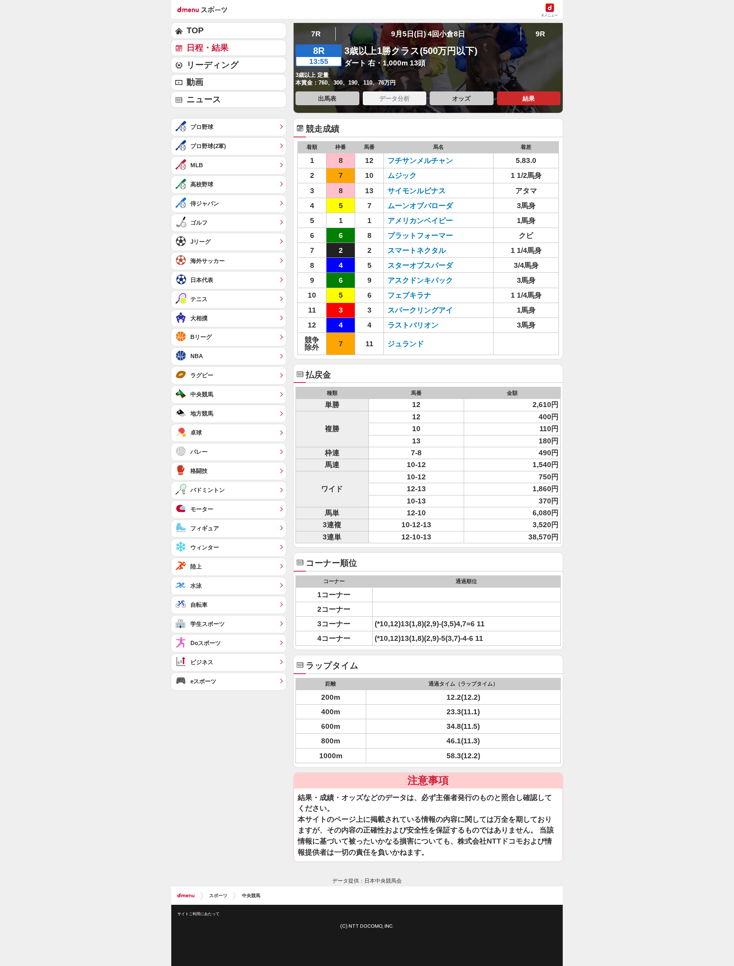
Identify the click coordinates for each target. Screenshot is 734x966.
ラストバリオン (413, 325)
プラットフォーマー (420, 235)
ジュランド (406, 344)
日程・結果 (208, 47)
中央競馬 (251, 895)
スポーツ (218, 895)
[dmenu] (186, 895)
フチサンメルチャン (420, 160)
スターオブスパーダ (420, 265)
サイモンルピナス (417, 191)
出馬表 (327, 98)
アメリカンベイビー (420, 221)
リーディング (213, 65)
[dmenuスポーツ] (205, 9)
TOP (195, 30)
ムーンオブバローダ (420, 206)
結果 (529, 98)
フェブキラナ (409, 295)
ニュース (204, 99)
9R (540, 34)
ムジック (402, 175)
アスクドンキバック (420, 280)
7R (316, 34)
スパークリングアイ (420, 310)
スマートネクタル (417, 250)
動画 (195, 82)
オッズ (461, 98)
